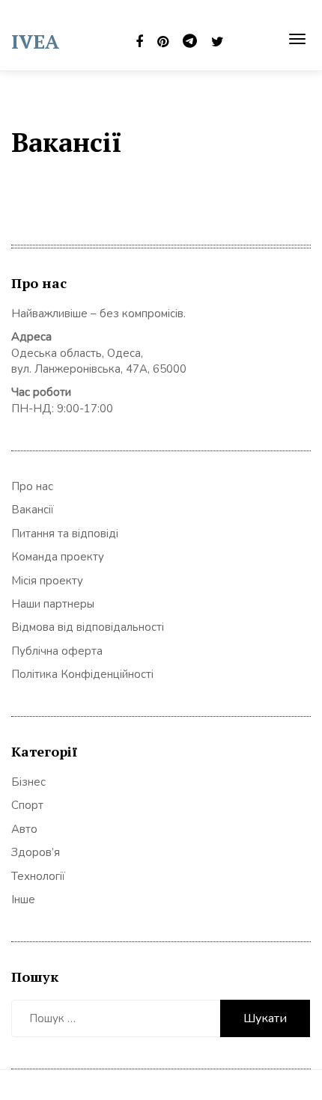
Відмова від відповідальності (87, 627)
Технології (38, 876)
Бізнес (28, 781)
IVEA (35, 41)
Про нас (32, 486)
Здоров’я (35, 852)
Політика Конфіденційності (82, 674)
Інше (23, 899)
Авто (24, 829)
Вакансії (32, 509)
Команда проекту (57, 556)
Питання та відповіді (64, 533)
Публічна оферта (57, 651)
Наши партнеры (52, 603)
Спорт (27, 805)
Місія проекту (47, 580)
